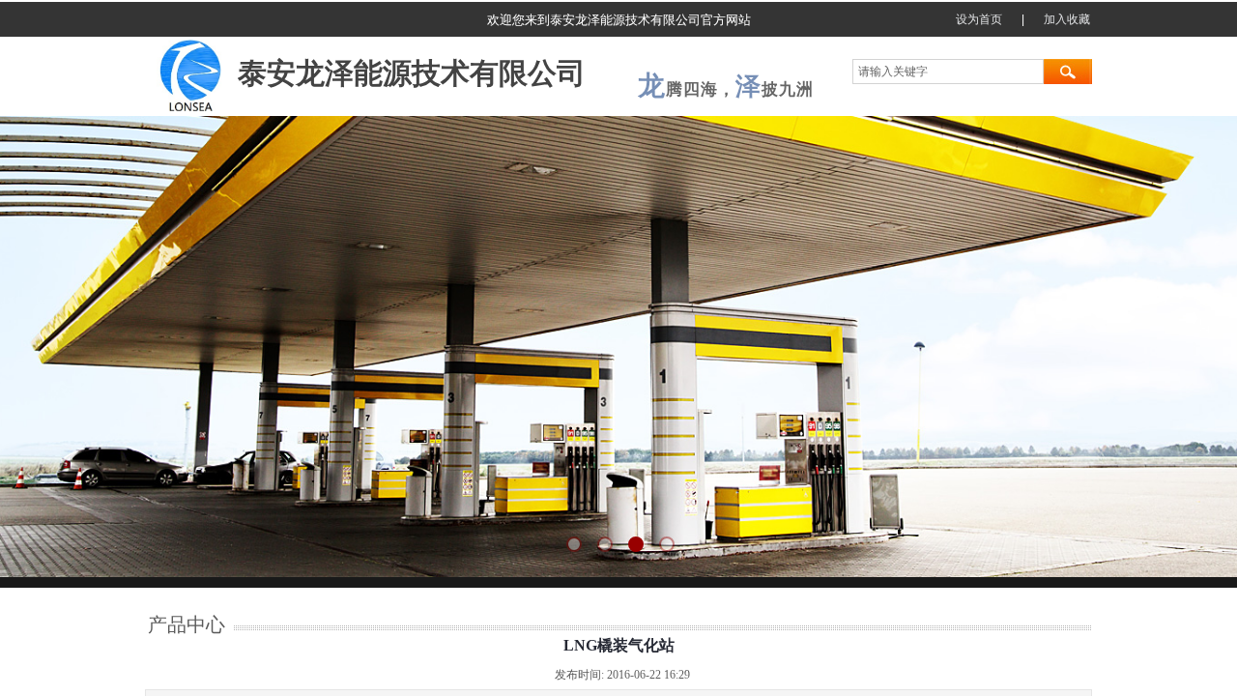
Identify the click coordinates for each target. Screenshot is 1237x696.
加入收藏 (1067, 19)
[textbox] (948, 71)
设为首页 (979, 19)
